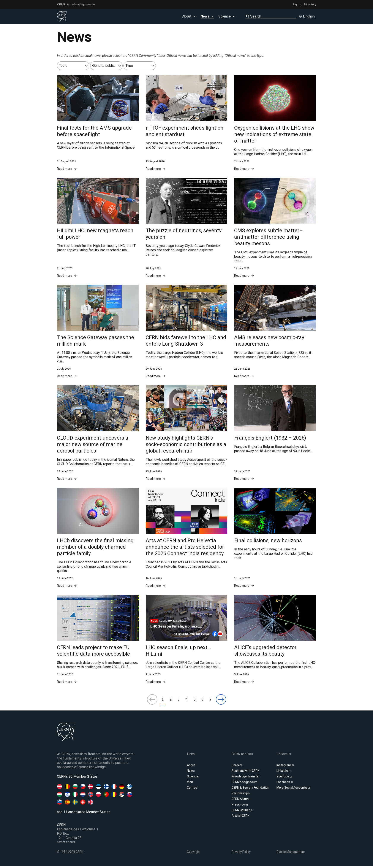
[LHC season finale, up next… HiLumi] (187, 639)
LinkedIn (282, 770)
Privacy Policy (241, 851)
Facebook (284, 782)
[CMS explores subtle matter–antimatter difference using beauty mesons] (275, 228)
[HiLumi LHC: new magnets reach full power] (98, 228)
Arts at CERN (241, 815)
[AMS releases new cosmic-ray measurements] (275, 331)
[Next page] (221, 699)
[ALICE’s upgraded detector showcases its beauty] (275, 639)
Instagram (284, 765)
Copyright (193, 851)
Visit (190, 782)
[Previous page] (152, 699)
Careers (237, 765)
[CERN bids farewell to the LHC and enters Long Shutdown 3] (187, 331)
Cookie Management (291, 851)
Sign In (296, 4)
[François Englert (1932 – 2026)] (275, 433)
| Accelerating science (76, 4)
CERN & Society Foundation (250, 787)
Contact (192, 787)
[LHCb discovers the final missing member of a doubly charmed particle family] (98, 538)
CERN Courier (241, 810)
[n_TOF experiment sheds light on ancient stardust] (187, 123)
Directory (310, 4)
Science (224, 16)
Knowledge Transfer (246, 776)
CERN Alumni (240, 799)
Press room (240, 804)
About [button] (186, 16)
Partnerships (241, 793)
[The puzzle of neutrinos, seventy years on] (187, 228)
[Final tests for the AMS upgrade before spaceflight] (98, 123)
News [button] (205, 16)
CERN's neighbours (245, 782)
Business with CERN (245, 770)
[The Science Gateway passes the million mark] (98, 331)
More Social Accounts (292, 787)
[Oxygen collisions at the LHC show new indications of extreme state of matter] (275, 123)
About (191, 765)
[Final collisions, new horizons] (275, 538)
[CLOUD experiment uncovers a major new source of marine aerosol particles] (98, 433)
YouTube (283, 776)
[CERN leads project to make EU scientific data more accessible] (98, 639)
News (191, 770)
